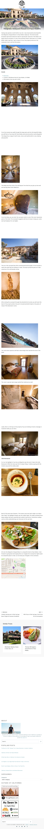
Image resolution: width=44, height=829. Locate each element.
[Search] (40, 741)
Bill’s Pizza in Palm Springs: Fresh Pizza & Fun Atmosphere (33, 614)
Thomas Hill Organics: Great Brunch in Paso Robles (30, 648)
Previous (4, 640)
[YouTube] (24, 826)
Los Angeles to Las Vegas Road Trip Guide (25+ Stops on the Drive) (15, 761)
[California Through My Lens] (21, 3)
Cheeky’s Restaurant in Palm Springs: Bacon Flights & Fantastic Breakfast (10, 614)
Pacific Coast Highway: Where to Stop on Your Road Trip (12, 766)
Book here (5, 75)
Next (39, 640)
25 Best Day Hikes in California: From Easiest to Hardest (13, 757)
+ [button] (24, 574)
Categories (4, 777)
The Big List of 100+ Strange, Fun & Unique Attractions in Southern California (17, 748)
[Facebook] (17, 826)
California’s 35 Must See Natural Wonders (9, 752)
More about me (24, 737)
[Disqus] (22, 673)
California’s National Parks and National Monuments (12, 770)
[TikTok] (27, 826)
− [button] (24, 576)
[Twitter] (19, 826)
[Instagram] (22, 826)
